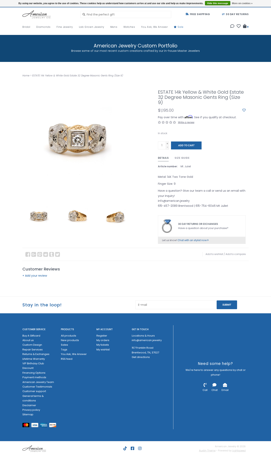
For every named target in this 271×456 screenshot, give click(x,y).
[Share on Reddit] (45, 254)
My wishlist (103, 349)
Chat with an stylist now (192, 240)
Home (25, 75)
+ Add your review (34, 276)
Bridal (26, 27)
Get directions (141, 357)
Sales (64, 345)
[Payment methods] (26, 426)
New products (70, 340)
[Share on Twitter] (57, 254)
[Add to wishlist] (244, 110)
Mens (113, 27)
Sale (180, 27)
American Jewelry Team (38, 382)
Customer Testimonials (37, 387)
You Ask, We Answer (154, 27)
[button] (232, 27)
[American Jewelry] (48, 14)
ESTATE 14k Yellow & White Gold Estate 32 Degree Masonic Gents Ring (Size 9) (77, 75)
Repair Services (32, 349)
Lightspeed (239, 450)
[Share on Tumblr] (51, 254)
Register (101, 336)
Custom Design (32, 345)
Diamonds (43, 27)
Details (163, 158)
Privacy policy (31, 410)
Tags (64, 349)
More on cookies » (242, 3)
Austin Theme (207, 450)
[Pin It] (39, 254)
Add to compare (236, 254)
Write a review (186, 122)
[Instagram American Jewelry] (139, 448)
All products (68, 336)
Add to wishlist (214, 254)
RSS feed (66, 359)
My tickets (102, 345)
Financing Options (33, 373)
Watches (129, 27)
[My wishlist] (239, 27)
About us (28, 340)
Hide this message (217, 3)
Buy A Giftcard (31, 336)
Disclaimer (29, 405)
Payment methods (34, 377)
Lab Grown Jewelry (91, 27)
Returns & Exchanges (35, 354)
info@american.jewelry (147, 340)
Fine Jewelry (65, 27)
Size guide (182, 158)
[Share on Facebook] (27, 254)
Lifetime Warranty (33, 359)
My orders (102, 340)
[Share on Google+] (33, 254)
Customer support (34, 391)
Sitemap (27, 414)
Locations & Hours (143, 336)
